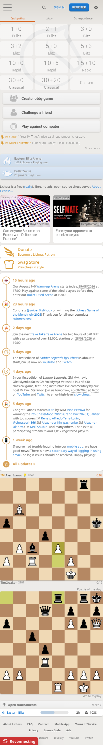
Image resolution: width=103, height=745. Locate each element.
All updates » (24, 463)
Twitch (67, 362)
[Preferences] (96, 7)
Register (79, 7)
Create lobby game (37, 98)
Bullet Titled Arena (40, 295)
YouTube (48, 362)
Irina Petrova (76, 410)
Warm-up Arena (48, 286)
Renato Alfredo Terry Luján (60, 418)
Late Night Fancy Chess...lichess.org (42, 143)
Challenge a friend (37, 112)
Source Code (52, 730)
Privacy (33, 730)
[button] (16, 31)
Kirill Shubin (39, 427)
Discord (43, 738)
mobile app (75, 446)
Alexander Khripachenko (60, 422)
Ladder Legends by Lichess (59, 358)
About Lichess (12, 724)
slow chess (82, 394)
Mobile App (62, 724)
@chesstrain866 (24, 422)
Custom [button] (86, 82)
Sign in (59, 7)
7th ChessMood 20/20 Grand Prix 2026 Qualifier (65, 414)
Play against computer (40, 126)
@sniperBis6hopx (39, 310)
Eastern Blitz (15, 712)
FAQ (29, 724)
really (28, 186)
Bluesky (59, 738)
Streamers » (92, 148)
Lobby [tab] (49, 18)
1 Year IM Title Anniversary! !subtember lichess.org (45, 137)
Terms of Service (85, 724)
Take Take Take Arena (46, 334)
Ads (68, 730)
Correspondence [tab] (83, 18)
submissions (22, 319)
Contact (43, 724)
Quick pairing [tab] (17, 18)
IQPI (51, 410)
